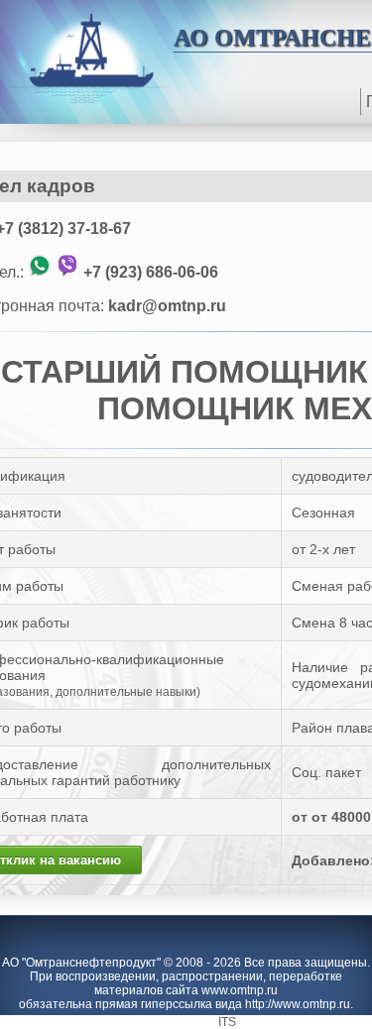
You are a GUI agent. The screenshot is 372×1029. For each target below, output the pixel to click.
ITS (227, 1022)
